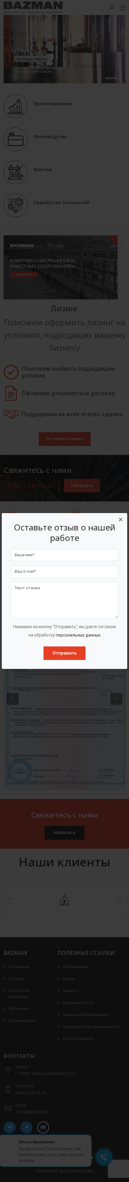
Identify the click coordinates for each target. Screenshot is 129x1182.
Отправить (64, 653)
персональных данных (78, 635)
